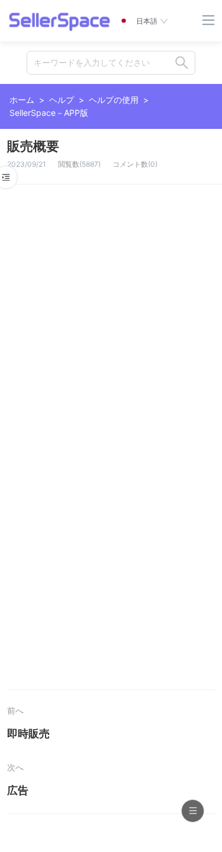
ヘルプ (61, 100)
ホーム (21, 100)
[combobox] (111, 62)
